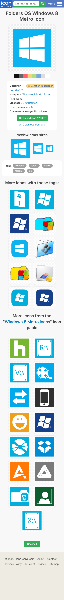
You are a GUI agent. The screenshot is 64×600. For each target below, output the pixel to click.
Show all (32, 543)
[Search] (42, 4)
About (40, 558)
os (30, 170)
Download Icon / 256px (32, 117)
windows (19, 165)
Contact (52, 558)
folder (34, 165)
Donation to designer (42, 85)
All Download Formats (32, 124)
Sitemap (54, 564)
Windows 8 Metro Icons (36, 94)
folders (18, 170)
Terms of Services (35, 564)
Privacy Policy (13, 564)
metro (47, 165)
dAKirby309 (17, 90)
